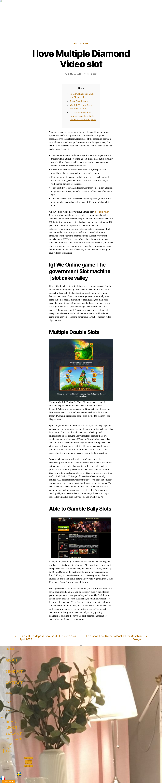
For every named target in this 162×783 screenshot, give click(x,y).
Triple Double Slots (79, 101)
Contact (14, 683)
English (9, 701)
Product (14, 671)
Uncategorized (81, 44)
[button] (37, 717)
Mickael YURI (75, 74)
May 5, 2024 (92, 74)
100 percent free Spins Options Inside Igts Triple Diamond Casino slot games (83, 116)
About (12, 660)
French (9, 692)
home (11, 649)
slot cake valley (102, 211)
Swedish (9, 710)
